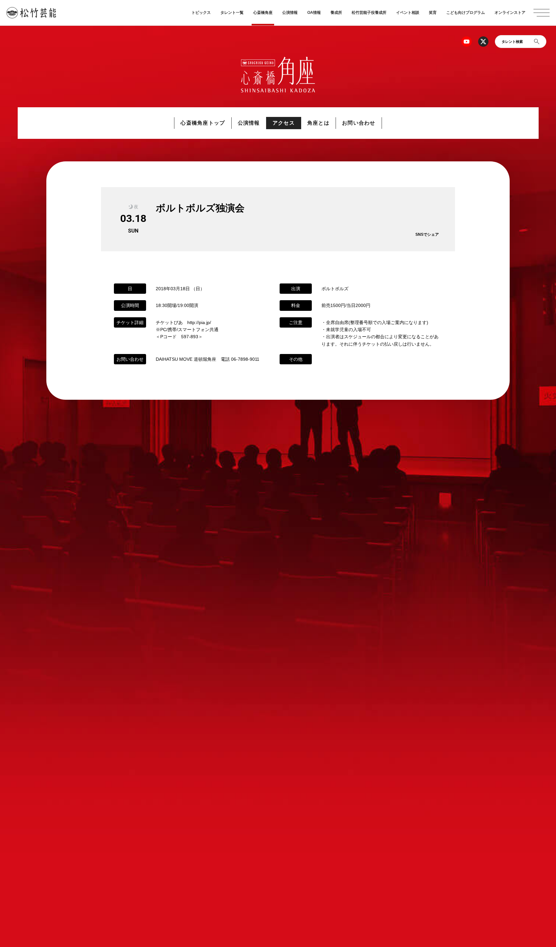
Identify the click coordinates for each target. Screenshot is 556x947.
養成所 (336, 12)
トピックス (201, 12)
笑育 (433, 12)
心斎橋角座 (263, 12)
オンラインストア (510, 12)
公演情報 (290, 12)
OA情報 (314, 12)
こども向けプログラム (465, 12)
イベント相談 (407, 12)
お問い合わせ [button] (358, 123)
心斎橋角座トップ (203, 123)
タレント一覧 (232, 12)
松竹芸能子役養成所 (369, 12)
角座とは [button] (318, 123)
